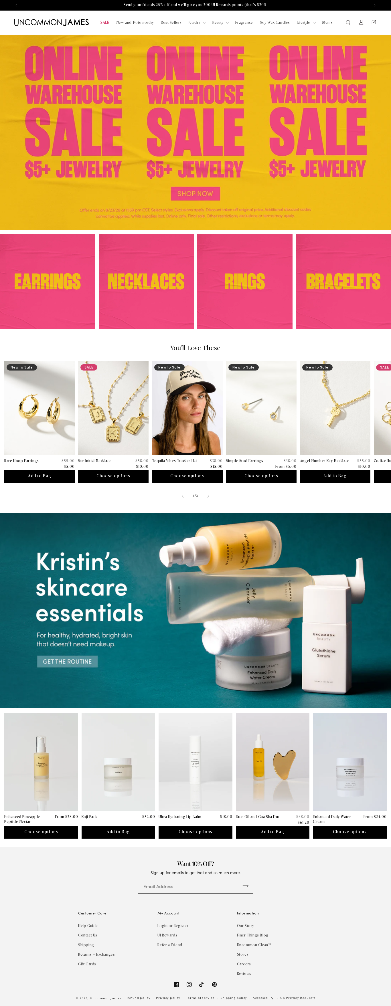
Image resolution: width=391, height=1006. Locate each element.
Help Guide (88, 926)
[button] (348, 22)
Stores (243, 954)
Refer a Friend (169, 945)
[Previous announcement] (16, 5)
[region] (195, 5)
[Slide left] (183, 496)
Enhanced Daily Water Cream (332, 819)
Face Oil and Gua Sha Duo (258, 817)
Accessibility (263, 998)
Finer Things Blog (252, 935)
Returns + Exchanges (96, 954)
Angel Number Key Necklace (324, 461)
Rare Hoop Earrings (21, 461)
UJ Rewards (167, 935)
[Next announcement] (374, 5)
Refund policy (138, 998)
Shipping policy (233, 998)
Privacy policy (168, 998)
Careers (244, 964)
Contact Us (87, 935)
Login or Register (172, 926)
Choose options (113, 476)
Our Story (245, 926)
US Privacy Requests (297, 998)
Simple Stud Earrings (244, 461)
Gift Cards (87, 964)
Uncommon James (105, 998)
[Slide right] (208, 496)
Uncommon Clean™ (254, 945)
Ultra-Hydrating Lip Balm (180, 817)
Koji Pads (90, 817)
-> (246, 885)
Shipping (86, 945)
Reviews (244, 973)
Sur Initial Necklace (94, 461)
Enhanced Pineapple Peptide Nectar (22, 819)
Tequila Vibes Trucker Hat (174, 461)
